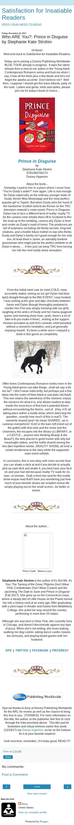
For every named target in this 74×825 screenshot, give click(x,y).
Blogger (44, 821)
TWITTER (21, 650)
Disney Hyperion (32, 730)
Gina (25, 803)
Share (8, 757)
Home (37, 787)
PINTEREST (60, 650)
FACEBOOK (40, 650)
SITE (8, 650)
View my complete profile (32, 812)
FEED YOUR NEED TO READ (21, 24)
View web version (37, 793)
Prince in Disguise (37, 161)
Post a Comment (15, 774)
